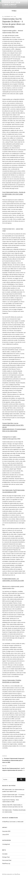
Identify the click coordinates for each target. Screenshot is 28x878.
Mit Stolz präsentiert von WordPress (11, 874)
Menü (14, 11)
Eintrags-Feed (5, 857)
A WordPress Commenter (9, 821)
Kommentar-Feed (6, 860)
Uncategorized (6, 844)
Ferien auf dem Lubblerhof (11, 3)
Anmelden (4, 854)
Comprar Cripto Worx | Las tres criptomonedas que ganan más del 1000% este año (13, 425)
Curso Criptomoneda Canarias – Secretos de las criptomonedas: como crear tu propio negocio (13, 194)
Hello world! (20, 821)
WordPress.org (6, 863)
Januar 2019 (5, 834)
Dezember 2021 (6, 831)
